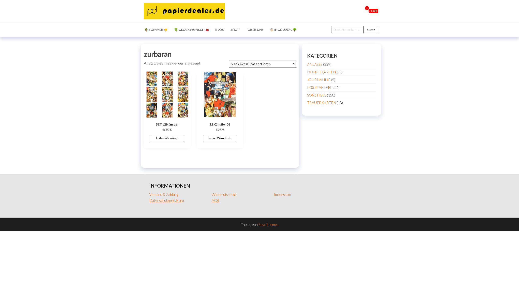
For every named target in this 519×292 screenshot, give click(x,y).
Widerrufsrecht (224, 194)
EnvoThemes (268, 224)
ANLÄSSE (315, 64)
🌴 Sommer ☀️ (156, 29)
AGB (215, 200)
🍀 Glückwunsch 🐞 (191, 29)
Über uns (256, 29)
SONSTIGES (316, 95)
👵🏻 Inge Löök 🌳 (283, 29)
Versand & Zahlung (164, 194)
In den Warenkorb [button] (167, 138)
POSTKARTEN (319, 87)
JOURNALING (318, 79)
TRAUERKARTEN (321, 102)
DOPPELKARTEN (321, 72)
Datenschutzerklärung (166, 200)
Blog (219, 29)
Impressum (282, 194)
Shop (235, 29)
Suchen (371, 29)
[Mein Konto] (359, 11)
